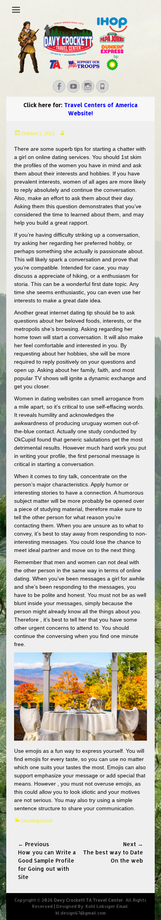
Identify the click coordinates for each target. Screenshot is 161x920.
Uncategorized (36, 821)
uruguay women (102, 423)
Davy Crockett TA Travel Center (88, 900)
